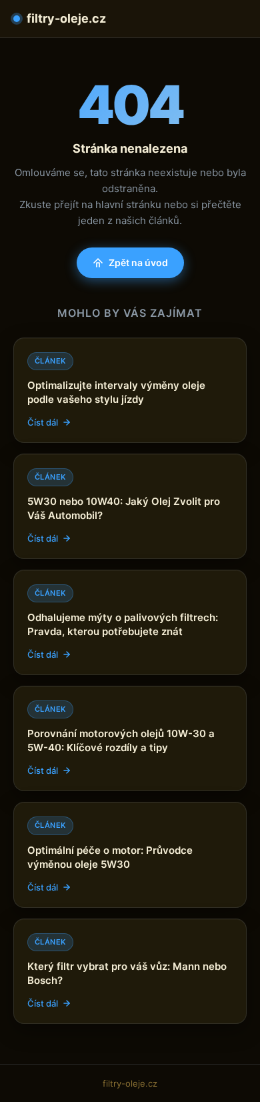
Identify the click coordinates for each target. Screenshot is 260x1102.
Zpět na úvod (138, 262)
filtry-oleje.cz (66, 18)
